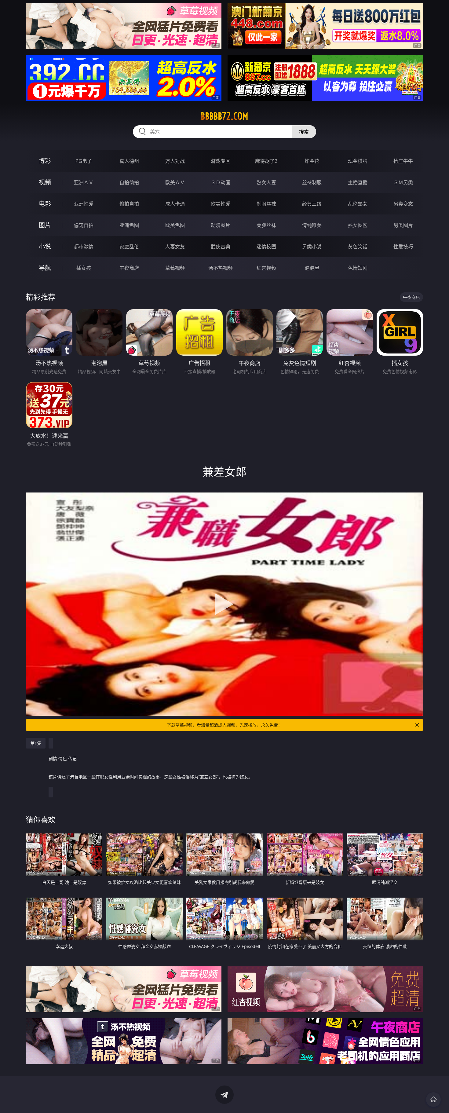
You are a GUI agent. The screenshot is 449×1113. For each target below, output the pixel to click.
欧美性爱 (220, 203)
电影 (45, 204)
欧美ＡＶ (175, 182)
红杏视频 (266, 268)
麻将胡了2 (266, 161)
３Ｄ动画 (220, 182)
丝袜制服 (312, 182)
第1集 (35, 743)
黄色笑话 (357, 246)
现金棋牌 (357, 161)
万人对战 (175, 161)
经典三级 (312, 203)
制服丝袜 (266, 203)
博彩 (45, 161)
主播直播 (357, 182)
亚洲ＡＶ (83, 182)
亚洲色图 (129, 225)
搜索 (304, 131)
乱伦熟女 (357, 203)
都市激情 (83, 246)
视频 (45, 182)
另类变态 (403, 203)
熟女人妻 (266, 182)
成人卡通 (175, 203)
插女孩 (83, 268)
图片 (45, 225)
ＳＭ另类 (403, 182)
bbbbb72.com (224, 116)
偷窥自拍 (83, 225)
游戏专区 (220, 161)
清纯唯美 (312, 225)
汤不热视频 (220, 268)
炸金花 (312, 161)
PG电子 (83, 161)
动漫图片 (220, 225)
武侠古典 (220, 246)
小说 (45, 246)
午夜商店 (129, 268)
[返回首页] (433, 1099)
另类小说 (312, 246)
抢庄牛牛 (403, 161)
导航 (45, 268)
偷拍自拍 (129, 203)
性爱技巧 (403, 246)
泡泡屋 (312, 268)
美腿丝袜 (266, 225)
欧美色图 (175, 225)
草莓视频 (175, 268)
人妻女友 (175, 246)
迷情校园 (266, 246)
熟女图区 (357, 225)
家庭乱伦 (129, 246)
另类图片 (403, 225)
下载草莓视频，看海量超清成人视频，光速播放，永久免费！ (224, 725)
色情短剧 (357, 268)
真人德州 (129, 161)
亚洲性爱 (83, 203)
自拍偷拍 (129, 182)
